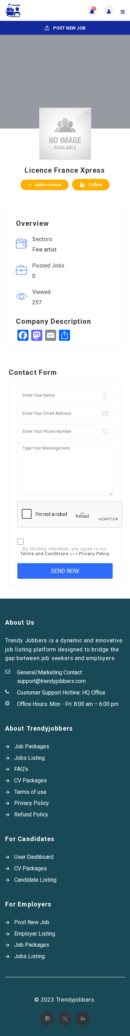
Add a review (48, 184)
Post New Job (69, 28)
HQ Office (93, 692)
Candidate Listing (35, 880)
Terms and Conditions (44, 553)
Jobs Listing (29, 758)
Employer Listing (34, 933)
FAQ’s (21, 769)
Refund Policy (31, 814)
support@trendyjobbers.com (51, 681)
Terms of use (30, 792)
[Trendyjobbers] (35, 10)
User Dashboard (33, 857)
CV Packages (30, 780)
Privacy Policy (94, 553)
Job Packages (31, 746)
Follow (95, 184)
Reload (82, 516)
